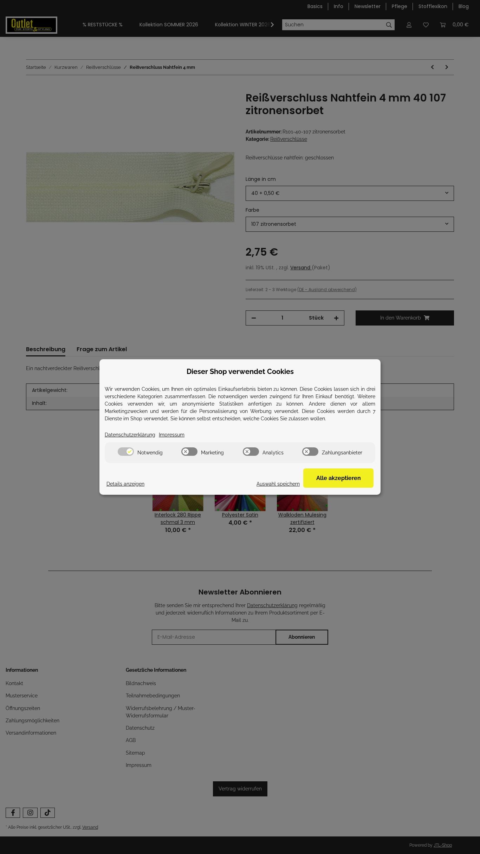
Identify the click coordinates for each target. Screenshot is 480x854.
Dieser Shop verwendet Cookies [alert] (240, 371)
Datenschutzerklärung (130, 435)
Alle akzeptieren (338, 478)
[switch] (126, 451)
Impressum (171, 435)
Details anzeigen (125, 484)
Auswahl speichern (278, 484)
